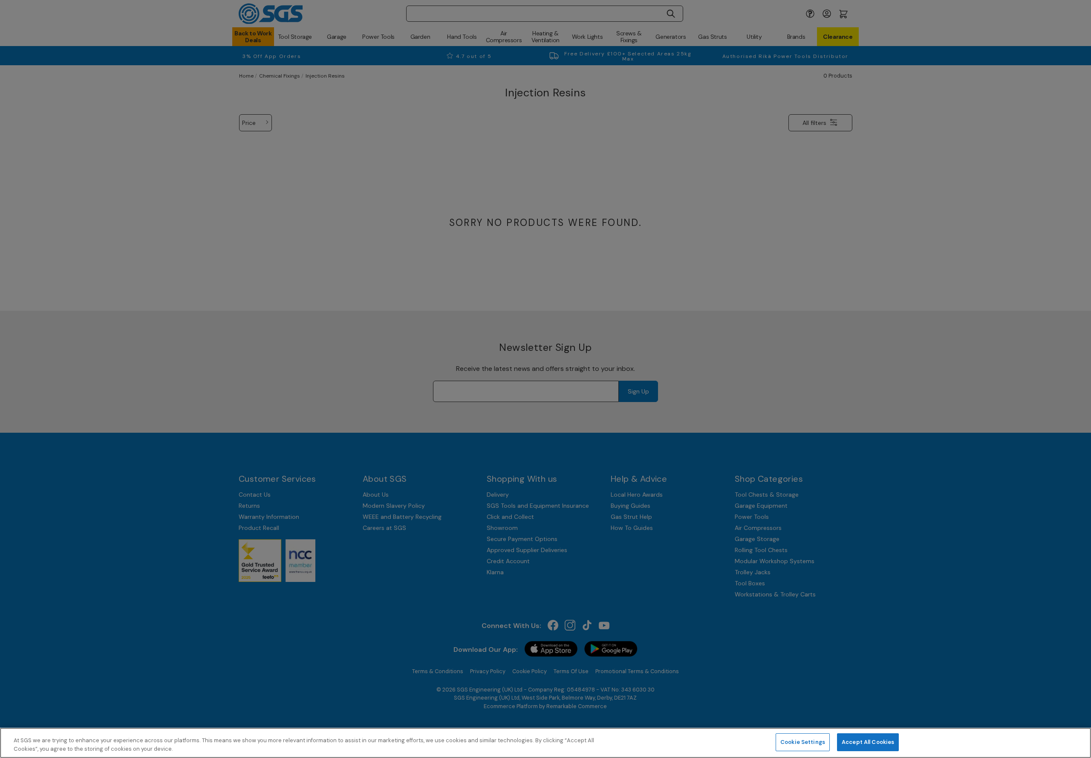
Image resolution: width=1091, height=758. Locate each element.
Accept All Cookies (868, 742)
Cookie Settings (802, 742)
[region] (545, 743)
